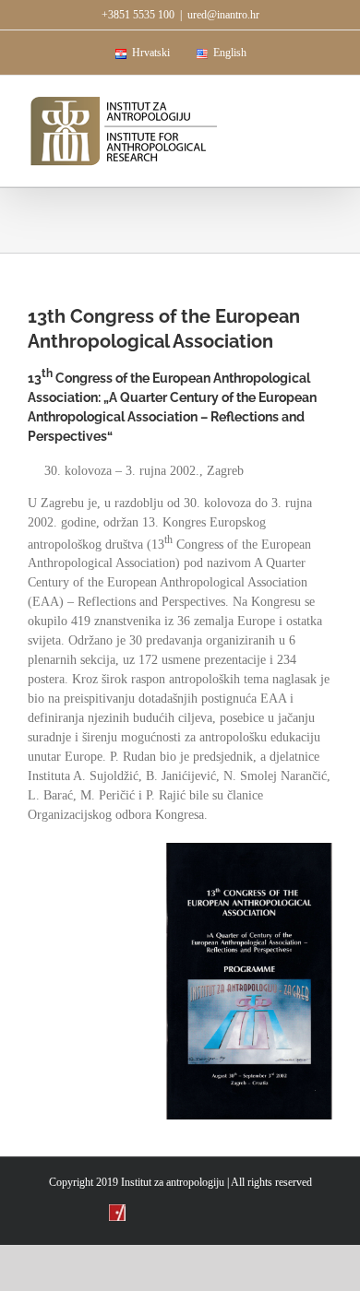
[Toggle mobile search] (291, 103)
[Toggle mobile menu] (325, 103)
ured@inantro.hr (223, 14)
